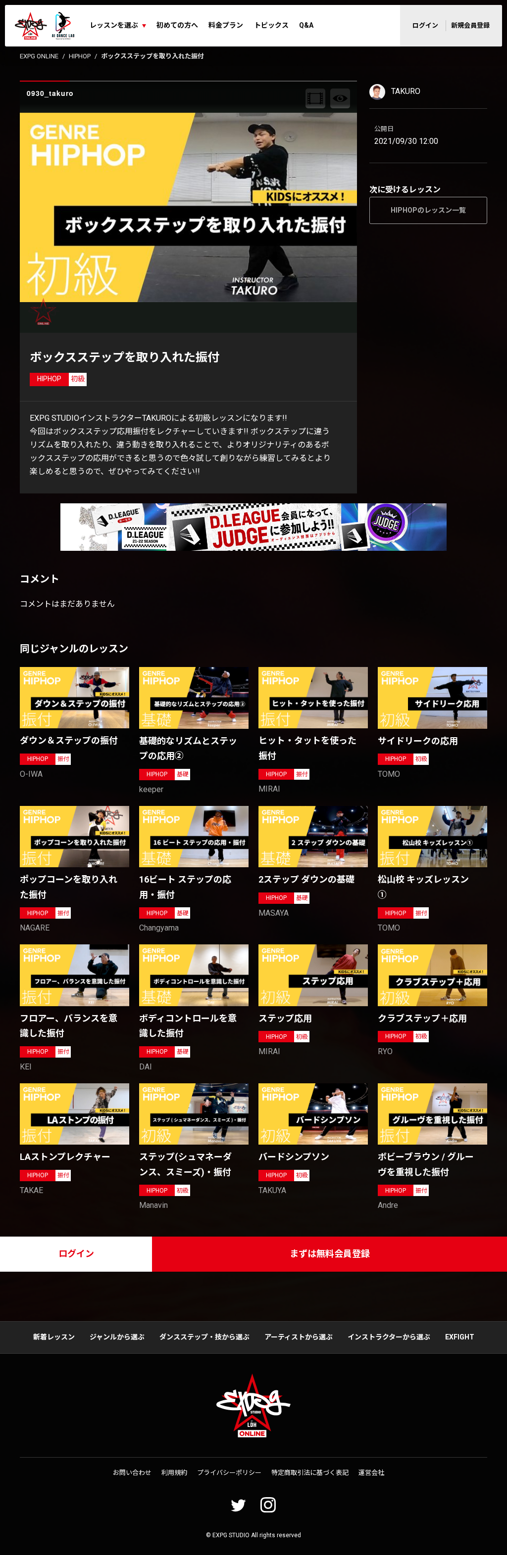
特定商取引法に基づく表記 (310, 1472)
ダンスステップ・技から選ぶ (204, 1337)
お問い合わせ (132, 1472)
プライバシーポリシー (229, 1472)
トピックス (271, 25)
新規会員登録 (470, 25)
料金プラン (225, 25)
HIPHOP (80, 56)
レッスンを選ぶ (114, 25)
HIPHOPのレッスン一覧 (428, 210)
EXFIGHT (459, 1337)
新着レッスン (54, 1337)
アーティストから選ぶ (298, 1337)
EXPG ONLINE (39, 56)
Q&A (306, 25)
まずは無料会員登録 (330, 1253)
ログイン (425, 25)
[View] (340, 98)
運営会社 (371, 1472)
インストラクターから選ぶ (389, 1337)
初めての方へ (177, 25)
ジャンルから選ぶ (117, 1337)
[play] (189, 207)
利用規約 (174, 1472)
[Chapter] (315, 98)
